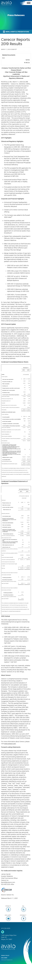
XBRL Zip (28, 62)
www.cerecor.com (10, 743)
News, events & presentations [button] (17, 32)
